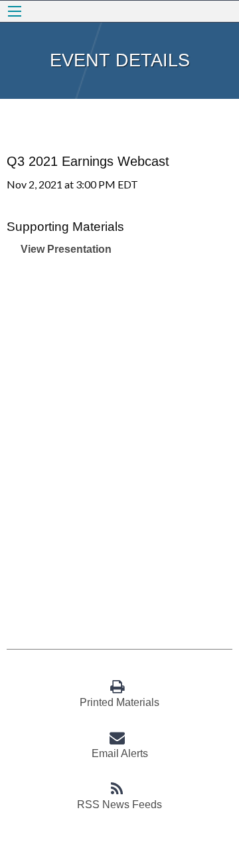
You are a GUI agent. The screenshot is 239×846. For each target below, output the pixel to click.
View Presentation (66, 249)
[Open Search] (14, 11)
